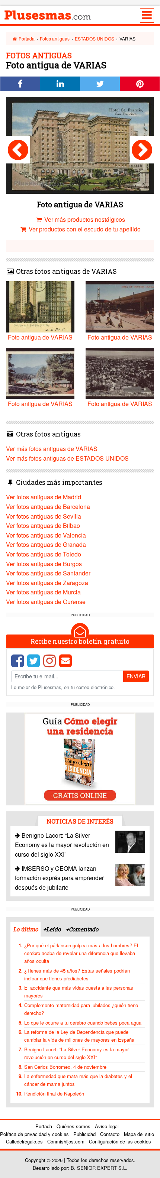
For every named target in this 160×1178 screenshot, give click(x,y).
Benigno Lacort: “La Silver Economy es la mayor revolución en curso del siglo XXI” (62, 845)
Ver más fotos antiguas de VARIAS (51, 448)
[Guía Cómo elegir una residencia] (80, 758)
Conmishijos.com (65, 1141)
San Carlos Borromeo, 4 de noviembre (65, 1066)
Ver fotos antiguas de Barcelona (48, 506)
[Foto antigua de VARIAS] (18, 149)
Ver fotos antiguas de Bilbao (43, 525)
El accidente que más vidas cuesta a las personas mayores (78, 991)
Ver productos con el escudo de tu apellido (84, 229)
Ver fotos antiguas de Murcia (43, 592)
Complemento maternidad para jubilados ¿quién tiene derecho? (81, 1009)
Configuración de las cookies (120, 1141)
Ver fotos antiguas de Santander (48, 573)
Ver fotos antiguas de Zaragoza (47, 582)
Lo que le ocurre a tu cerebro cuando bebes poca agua (82, 1022)
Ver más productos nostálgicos (84, 219)
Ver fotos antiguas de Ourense (46, 601)
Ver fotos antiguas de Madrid (43, 497)
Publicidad (84, 1134)
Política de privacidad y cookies (34, 1134)
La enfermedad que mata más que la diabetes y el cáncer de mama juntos (78, 1079)
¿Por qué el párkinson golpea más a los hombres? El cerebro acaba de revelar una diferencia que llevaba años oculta (81, 953)
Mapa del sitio (139, 1134)
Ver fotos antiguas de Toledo (43, 554)
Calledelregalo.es (24, 1141)
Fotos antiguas (55, 38)
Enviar (136, 676)
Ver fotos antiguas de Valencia (46, 535)
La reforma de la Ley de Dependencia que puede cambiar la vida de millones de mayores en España (79, 1035)
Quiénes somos (73, 1126)
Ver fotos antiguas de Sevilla (43, 516)
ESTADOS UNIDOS (94, 38)
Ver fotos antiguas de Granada (46, 544)
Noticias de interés (80, 821)
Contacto (109, 1134)
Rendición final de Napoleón (54, 1093)
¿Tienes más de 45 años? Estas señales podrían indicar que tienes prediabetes (77, 974)
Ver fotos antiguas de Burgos (44, 563)
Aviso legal (107, 1126)
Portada (26, 38)
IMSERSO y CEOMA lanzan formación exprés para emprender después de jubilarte (59, 878)
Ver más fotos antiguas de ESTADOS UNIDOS (67, 458)
